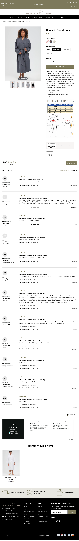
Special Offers (28, 524)
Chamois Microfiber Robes (13, 21)
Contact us (50, 151)
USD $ (75, 2)
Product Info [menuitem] (37, 17)
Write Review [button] (71, 163)
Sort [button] (3, 170)
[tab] (64, 170)
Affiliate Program (42, 521)
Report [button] (34, 185)
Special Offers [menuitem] (23, 17)
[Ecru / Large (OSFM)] (13, 481)
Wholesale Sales (42, 519)
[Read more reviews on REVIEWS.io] (13, 433)
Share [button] (38, 185)
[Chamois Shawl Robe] (11, 463)
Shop (12, 17)
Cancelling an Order (43, 516)
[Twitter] (57, 521)
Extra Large (66, 49)
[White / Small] (9, 481)
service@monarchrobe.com (12, 516)
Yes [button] (31, 185)
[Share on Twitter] (49, 155)
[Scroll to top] (75, 537)
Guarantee (40, 509)
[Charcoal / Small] (11, 481)
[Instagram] (54, 521)
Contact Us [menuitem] (65, 17)
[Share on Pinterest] (51, 155)
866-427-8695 (9, 519)
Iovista (47, 535)
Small (48, 49)
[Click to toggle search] (67, 2)
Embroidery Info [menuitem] (52, 17)
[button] (26, 428)
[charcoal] (12, 85)
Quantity (49, 58)
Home (4, 21)
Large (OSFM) (56, 49)
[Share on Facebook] (47, 155)
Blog (25, 509)
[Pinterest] (60, 521)
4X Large (49, 53)
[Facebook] (51, 521)
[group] (10, 162)
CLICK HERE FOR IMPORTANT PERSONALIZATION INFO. (51, 145)
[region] (50, 428)
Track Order (41, 506)
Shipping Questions (29, 516)
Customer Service (38, 4)
